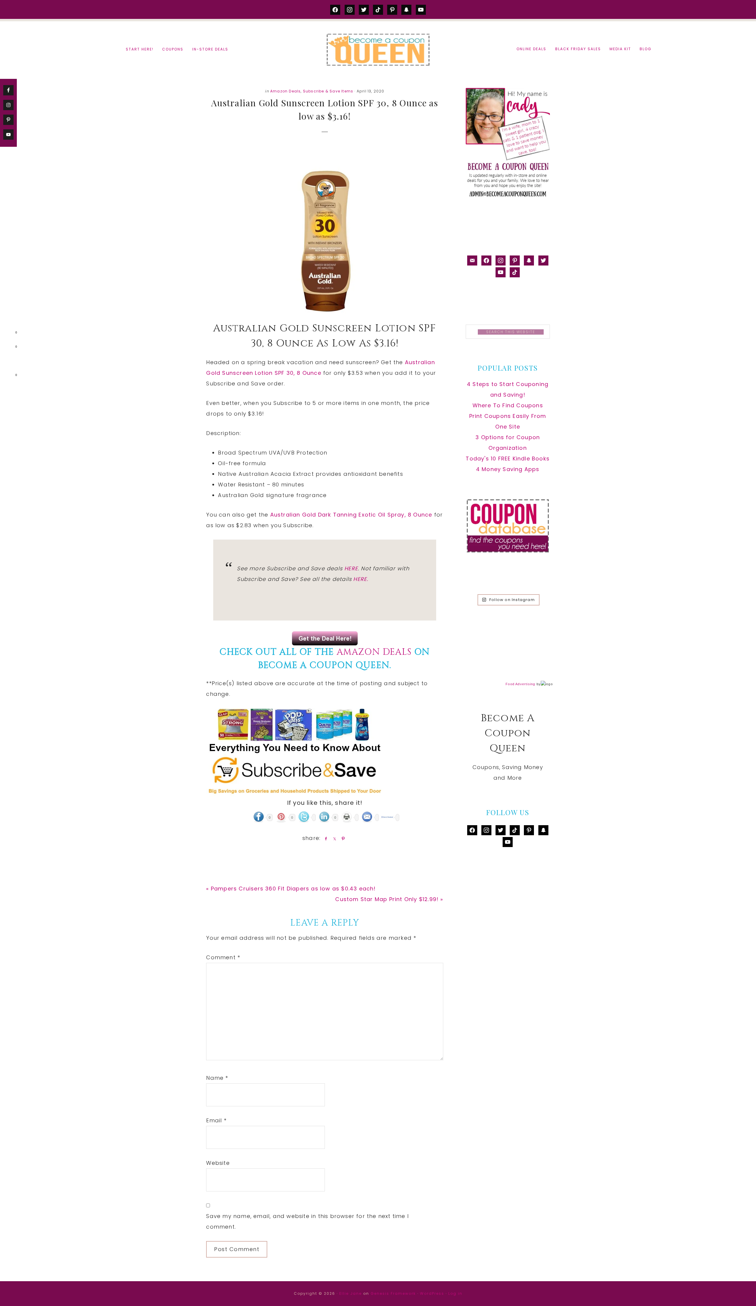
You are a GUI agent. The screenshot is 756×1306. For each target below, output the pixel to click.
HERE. (360, 579)
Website (217, 1163)
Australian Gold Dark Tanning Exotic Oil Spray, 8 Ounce (351, 514)
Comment (223, 957)
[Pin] (342, 838)
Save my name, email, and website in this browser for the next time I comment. (307, 1221)
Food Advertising (520, 684)
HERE (351, 568)
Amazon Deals (285, 91)
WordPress (432, 1293)
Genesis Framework (393, 1293)
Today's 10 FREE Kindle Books (508, 458)
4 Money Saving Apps (508, 469)
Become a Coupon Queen (378, 49)
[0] (7, 334)
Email (216, 1120)
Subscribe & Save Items (328, 91)
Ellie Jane (350, 1293)
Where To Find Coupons (507, 405)
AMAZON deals (374, 652)
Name (217, 1078)
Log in (455, 1293)
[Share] (324, 838)
